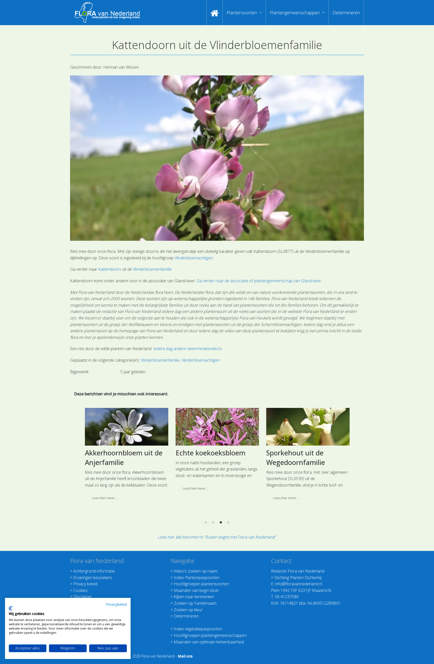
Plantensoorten (242, 13)
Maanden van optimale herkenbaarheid (209, 642)
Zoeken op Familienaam (195, 603)
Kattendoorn (109, 269)
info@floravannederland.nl (298, 584)
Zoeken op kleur (188, 609)
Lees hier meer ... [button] (105, 498)
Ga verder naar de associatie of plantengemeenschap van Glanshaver (259, 280)
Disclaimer (82, 596)
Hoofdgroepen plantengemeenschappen (210, 635)
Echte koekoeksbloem (210, 452)
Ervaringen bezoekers (92, 577)
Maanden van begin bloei (196, 590)
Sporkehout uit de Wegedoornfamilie (295, 457)
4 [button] (228, 522)
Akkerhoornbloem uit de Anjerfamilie (123, 457)
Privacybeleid (116, 604)
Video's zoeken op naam (196, 571)
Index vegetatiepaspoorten (198, 629)
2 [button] (213, 522)
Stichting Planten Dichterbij (297, 577)
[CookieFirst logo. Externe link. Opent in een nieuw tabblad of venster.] (11, 608)
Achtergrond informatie (94, 571)
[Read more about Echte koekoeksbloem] (217, 427)
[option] (126, 456)
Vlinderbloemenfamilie (152, 269)
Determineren (346, 13)
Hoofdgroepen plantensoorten (201, 584)
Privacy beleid (85, 584)
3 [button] (220, 522)
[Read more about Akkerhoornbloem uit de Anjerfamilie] (126, 427)
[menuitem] (215, 12)
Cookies (80, 590)
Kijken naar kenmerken (194, 596)
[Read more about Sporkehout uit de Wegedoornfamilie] (308, 427)
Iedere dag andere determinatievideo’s (187, 348)
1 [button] (205, 522)
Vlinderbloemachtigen (194, 258)
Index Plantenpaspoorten (197, 577)
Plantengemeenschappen (295, 13)
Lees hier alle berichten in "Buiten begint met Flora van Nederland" (217, 537)
